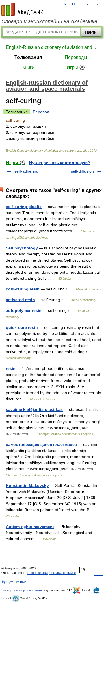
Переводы (76, 57)
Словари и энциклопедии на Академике (49, 21)
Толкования (28, 57)
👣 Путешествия (13, 582)
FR (95, 4)
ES (85, 4)
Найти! (91, 32)
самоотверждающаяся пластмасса (41, 444)
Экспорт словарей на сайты (21, 590)
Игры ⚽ (76, 67)
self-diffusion (82, 171)
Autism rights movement (30, 526)
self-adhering (26, 171)
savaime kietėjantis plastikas (34, 409)
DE (74, 4)
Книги (28, 67)
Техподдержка (37, 572)
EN (63, 4)
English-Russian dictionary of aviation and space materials (52, 47)
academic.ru (22, 9)
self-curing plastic (24, 206)
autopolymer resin (24, 310)
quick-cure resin (22, 327)
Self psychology (22, 248)
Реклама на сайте (62, 572)
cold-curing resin (23, 289)
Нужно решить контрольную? (59, 162)
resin (11, 368)
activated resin (20, 299)
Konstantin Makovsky (27, 485)
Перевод (41, 112)
